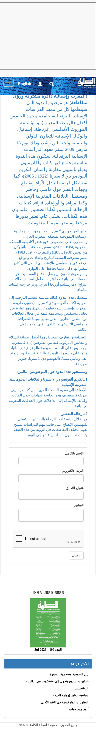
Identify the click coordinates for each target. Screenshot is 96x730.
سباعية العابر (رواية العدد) (71, 695)
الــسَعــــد (82, 688)
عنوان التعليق (75, 488)
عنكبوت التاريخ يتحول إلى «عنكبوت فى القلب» (57, 681)
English (24, 83)
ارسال (76, 555)
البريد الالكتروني (73, 470)
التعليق (79, 505)
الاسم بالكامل (74, 453)
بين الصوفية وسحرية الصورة (69, 674)
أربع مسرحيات (79, 709)
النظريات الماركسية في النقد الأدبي (65, 702)
